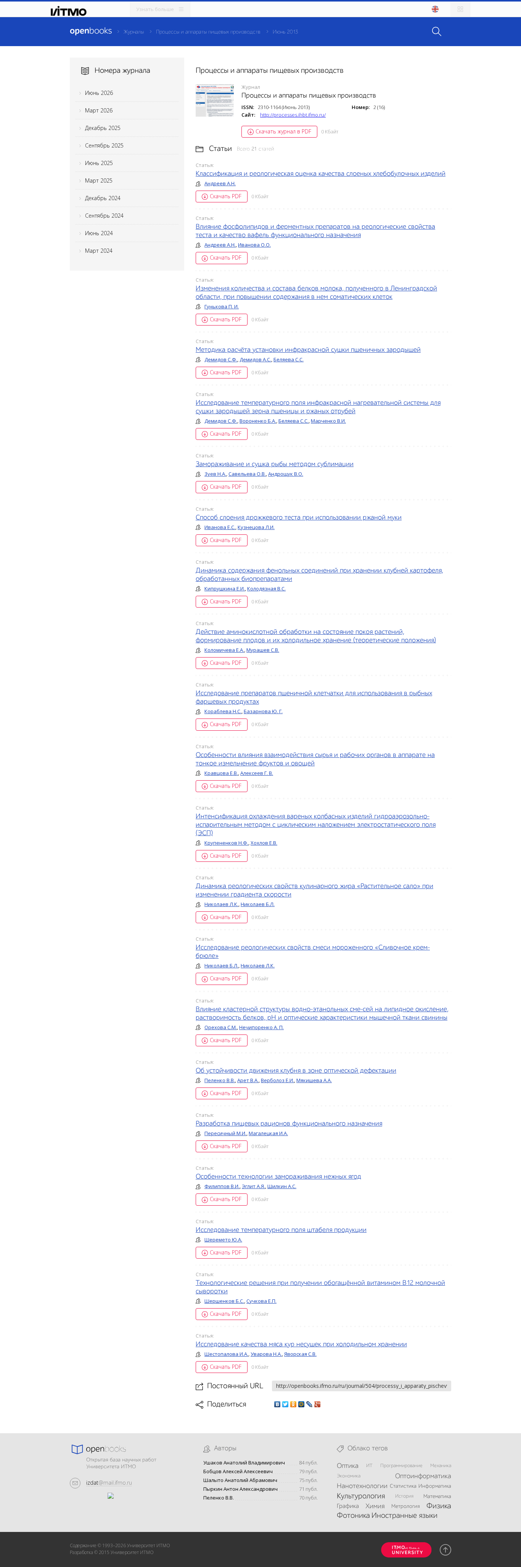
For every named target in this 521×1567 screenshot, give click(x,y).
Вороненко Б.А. (258, 420)
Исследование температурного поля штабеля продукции (281, 1230)
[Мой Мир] (301, 1404)
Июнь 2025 (99, 163)
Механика (440, 1465)
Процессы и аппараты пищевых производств (208, 32)
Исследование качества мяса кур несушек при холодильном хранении (301, 1344)
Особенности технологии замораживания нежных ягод (278, 1176)
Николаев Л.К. (221, 904)
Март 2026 (99, 110)
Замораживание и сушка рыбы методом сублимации (275, 464)
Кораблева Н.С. (222, 711)
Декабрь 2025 (103, 128)
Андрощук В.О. (285, 473)
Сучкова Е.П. (261, 1301)
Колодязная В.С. (266, 588)
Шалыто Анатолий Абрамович (240, 1480)
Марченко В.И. (328, 420)
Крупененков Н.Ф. (226, 842)
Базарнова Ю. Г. (263, 711)
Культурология (361, 1496)
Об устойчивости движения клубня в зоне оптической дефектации (296, 1070)
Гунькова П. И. (221, 306)
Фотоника (353, 1516)
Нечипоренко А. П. (261, 1027)
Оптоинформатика (423, 1476)
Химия (374, 1506)
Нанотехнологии (362, 1486)
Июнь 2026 (99, 92)
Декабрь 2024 (103, 198)
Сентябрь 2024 (104, 215)
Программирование (401, 1465)
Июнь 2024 (99, 233)
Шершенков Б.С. (224, 1301)
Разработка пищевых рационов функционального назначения (289, 1123)
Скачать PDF (225, 196)
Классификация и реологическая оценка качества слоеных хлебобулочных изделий (320, 173)
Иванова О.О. (254, 244)
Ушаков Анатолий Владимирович (244, 1462)
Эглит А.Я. (253, 1186)
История (404, 1496)
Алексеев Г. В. (256, 773)
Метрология (405, 1506)
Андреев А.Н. (220, 183)
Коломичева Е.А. (224, 649)
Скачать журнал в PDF (283, 131)
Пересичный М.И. (225, 1133)
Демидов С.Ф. (220, 359)
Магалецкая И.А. (268, 1133)
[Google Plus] (318, 1404)
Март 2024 (99, 250)
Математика (437, 1496)
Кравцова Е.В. (221, 773)
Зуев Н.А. (215, 473)
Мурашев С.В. (262, 649)
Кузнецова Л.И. (256, 527)
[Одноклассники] (293, 1404)
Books (91, 31)
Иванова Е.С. (219, 527)
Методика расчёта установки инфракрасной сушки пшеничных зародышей (308, 349)
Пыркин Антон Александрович (240, 1489)
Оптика (348, 1466)
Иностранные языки (404, 1516)
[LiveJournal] (310, 1404)
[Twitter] (285, 1404)
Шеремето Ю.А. (223, 1239)
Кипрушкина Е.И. (224, 588)
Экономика (348, 1476)
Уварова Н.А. (266, 1353)
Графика (348, 1506)
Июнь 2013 (285, 32)
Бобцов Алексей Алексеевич (238, 1471)
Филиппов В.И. (222, 1186)
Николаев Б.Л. (258, 904)
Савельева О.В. (247, 473)
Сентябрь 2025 (104, 145)
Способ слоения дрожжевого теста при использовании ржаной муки (299, 517)
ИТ (369, 1465)
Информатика (434, 1486)
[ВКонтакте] (277, 1404)
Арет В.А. (248, 1080)
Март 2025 (99, 180)
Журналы (134, 32)
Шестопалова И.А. (226, 1353)
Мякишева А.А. (314, 1080)
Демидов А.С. (255, 359)
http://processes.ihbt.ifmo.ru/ (293, 114)
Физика (438, 1506)
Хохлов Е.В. (264, 842)
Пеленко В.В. (219, 1080)
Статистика (403, 1486)
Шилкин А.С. (281, 1186)
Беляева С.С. (288, 359)
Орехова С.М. (220, 1027)
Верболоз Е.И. (277, 1080)
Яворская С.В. (300, 1353)
